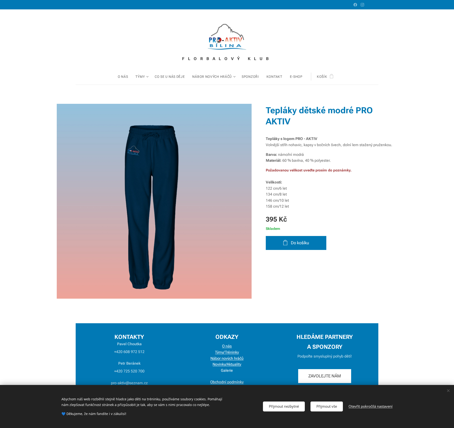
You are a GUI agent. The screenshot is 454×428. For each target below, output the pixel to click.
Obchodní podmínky (227, 382)
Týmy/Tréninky (227, 352)
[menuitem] (125, 77)
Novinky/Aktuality (227, 364)
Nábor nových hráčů (227, 358)
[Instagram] (362, 5)
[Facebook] (355, 5)
